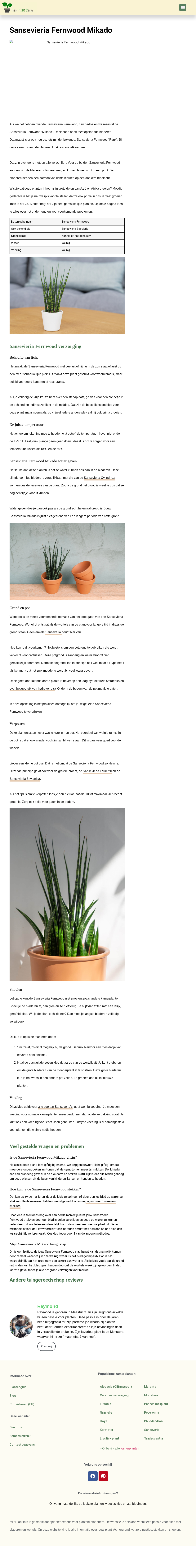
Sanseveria (53, 632)
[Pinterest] (103, 1476)
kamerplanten (130, 1448)
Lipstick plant (109, 1438)
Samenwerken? (20, 1436)
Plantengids (18, 1387)
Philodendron (153, 1421)
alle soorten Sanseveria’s (55, 1106)
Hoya (103, 1421)
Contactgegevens (22, 1444)
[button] (182, 7)
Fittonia (105, 1404)
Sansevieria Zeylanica (25, 778)
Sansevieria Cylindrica (99, 477)
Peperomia (151, 1412)
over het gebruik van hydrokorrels (32, 688)
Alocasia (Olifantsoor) (116, 1386)
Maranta (150, 1386)
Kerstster (106, 1430)
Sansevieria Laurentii (97, 771)
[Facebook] (93, 1476)
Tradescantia (153, 1438)
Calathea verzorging (114, 1395)
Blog (13, 1395)
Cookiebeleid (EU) (22, 1404)
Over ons (16, 1427)
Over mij (46, 1346)
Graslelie (106, 1412)
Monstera (151, 1395)
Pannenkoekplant (156, 1404)
